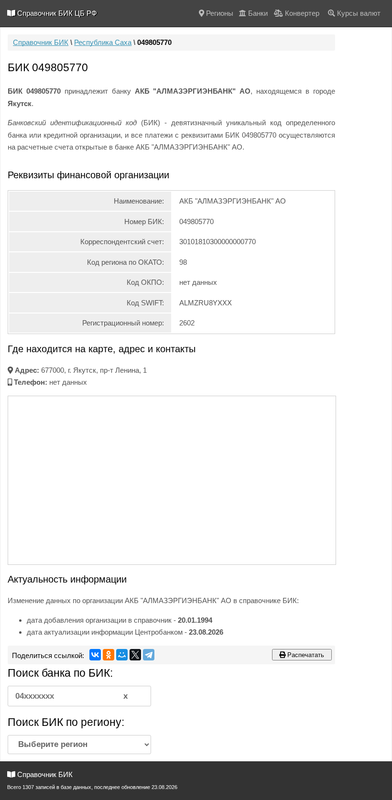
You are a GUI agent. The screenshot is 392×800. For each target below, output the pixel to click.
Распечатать (304, 655)
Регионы (218, 13)
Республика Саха (102, 42)
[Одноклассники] (108, 654)
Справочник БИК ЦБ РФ (56, 13)
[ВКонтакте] (95, 654)
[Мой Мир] (122, 654)
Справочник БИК (40, 42)
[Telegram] (148, 654)
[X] (135, 654)
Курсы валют (358, 13)
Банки (257, 13)
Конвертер (301, 13)
